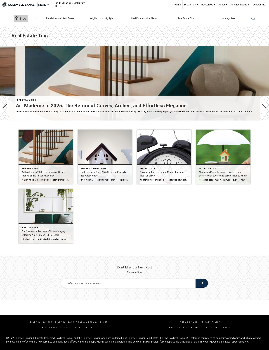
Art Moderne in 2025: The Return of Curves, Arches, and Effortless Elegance (101, 106)
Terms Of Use (189, 322)
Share (264, 129)
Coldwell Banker (41, 322)
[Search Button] (253, 18)
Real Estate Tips (26, 100)
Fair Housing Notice (218, 328)
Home (177, 4)
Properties (191, 6)
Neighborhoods (240, 6)
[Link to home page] (27, 4)
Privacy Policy (210, 322)
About (223, 6)
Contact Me (259, 4)
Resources (208, 6)
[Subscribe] (202, 283)
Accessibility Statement (185, 328)
